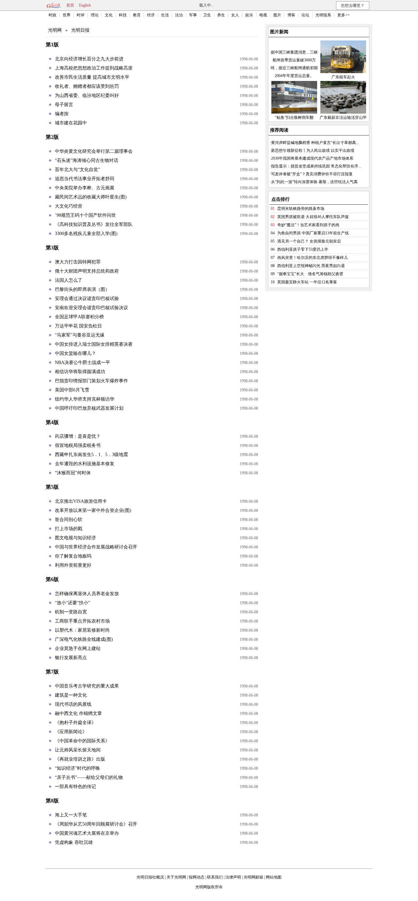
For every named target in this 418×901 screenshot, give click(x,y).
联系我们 (215, 877)
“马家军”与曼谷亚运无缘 (79, 335)
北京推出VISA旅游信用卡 (81, 501)
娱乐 (249, 15)
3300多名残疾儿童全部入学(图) (86, 233)
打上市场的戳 (68, 528)
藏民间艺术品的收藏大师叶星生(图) (91, 197)
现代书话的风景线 (73, 704)
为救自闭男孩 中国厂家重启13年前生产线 (313, 233)
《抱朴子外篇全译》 (75, 722)
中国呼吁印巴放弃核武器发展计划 (89, 408)
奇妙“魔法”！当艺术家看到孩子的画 (308, 225)
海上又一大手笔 (71, 815)
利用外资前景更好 (73, 565)
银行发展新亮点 (71, 657)
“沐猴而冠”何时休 (73, 472)
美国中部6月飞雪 (72, 389)
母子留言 (64, 104)
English (85, 5)
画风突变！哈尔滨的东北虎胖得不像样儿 (312, 257)
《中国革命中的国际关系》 (82, 740)
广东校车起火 (343, 77)
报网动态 (196, 877)
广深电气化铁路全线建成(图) (84, 639)
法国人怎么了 (68, 280)
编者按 (62, 113)
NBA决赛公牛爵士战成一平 (82, 362)
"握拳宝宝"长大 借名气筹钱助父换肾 (310, 274)
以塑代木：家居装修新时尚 (82, 630)
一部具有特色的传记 (75, 786)
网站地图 (273, 877)
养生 (221, 15)
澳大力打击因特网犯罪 (78, 262)
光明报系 (323, 15)
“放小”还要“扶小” (72, 602)
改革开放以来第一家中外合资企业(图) (93, 510)
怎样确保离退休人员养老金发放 (87, 593)
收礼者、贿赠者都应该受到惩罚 (87, 86)
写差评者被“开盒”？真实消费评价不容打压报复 (312, 174)
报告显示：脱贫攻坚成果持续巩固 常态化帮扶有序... (316, 166)
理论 (95, 15)
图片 (277, 15)
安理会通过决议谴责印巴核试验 (87, 298)
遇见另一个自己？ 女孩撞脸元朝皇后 (309, 241)
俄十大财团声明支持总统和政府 (87, 271)
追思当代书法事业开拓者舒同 (84, 178)
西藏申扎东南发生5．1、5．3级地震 (91, 454)
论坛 (305, 15)
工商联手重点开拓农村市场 (82, 621)
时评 (81, 15)
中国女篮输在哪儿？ (75, 353)
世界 (67, 15)
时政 (52, 15)
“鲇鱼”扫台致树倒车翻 (294, 117)
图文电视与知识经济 (75, 537)
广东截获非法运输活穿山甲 (343, 117)
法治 (179, 15)
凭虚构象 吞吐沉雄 (74, 842)
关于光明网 (176, 877)
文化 (109, 15)
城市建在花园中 (71, 122)
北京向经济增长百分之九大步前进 (89, 58)
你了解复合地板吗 (73, 556)
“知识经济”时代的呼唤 (77, 768)
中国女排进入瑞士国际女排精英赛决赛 (94, 344)
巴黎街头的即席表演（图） (82, 289)
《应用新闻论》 (71, 731)
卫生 (207, 15)
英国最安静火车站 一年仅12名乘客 (307, 282)
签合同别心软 (68, 519)
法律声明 (233, 877)
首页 (70, 5)
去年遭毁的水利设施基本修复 (84, 463)
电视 (263, 15)
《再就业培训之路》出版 (80, 759)
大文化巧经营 (68, 206)
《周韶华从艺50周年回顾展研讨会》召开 (96, 824)
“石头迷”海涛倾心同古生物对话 (86, 160)
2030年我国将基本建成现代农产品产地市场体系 (312, 158)
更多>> (343, 15)
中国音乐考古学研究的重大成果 (87, 686)
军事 (193, 15)
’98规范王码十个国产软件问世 (85, 215)
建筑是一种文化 (71, 695)
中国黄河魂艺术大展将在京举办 (87, 833)
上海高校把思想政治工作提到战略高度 (94, 68)
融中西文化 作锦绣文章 (78, 713)
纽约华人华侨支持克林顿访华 (84, 399)
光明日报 (80, 30)
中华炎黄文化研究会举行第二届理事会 (94, 151)
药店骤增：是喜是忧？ (78, 436)
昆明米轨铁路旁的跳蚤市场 (300, 208)
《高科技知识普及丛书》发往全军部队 (94, 224)
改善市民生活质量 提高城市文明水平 (92, 77)
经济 (151, 15)
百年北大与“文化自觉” (77, 169)
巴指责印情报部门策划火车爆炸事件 (91, 380)
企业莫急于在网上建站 (78, 648)
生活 (165, 15)
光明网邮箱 (253, 877)
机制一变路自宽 (71, 611)
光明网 (55, 30)
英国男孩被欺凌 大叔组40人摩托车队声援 (313, 216)
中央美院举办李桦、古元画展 (84, 187)
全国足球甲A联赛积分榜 (79, 316)
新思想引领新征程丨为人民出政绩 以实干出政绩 (312, 150)
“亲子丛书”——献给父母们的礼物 (89, 777)
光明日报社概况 (150, 877)
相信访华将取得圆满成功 (80, 371)
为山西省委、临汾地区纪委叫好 (87, 95)
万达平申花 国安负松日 (78, 326)
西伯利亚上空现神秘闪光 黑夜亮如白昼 (311, 265)
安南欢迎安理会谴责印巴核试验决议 (91, 307)
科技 (123, 15)
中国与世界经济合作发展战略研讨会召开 (96, 547)
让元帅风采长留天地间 (78, 750)
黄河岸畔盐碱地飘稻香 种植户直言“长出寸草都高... (315, 142)
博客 (291, 15)
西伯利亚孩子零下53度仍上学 (302, 249)
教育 (137, 15)
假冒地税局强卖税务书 (78, 445)
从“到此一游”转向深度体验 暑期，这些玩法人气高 (314, 182)
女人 (235, 15)
